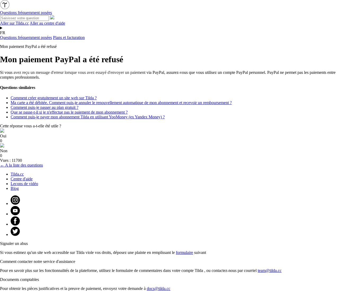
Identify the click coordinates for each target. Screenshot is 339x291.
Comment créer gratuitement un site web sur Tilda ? (54, 98)
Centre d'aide (22, 179)
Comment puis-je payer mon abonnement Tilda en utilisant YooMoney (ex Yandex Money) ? (88, 117)
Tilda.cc (17, 174)
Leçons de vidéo (24, 183)
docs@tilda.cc (158, 288)
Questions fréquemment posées (26, 37)
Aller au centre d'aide (47, 23)
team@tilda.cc (270, 270)
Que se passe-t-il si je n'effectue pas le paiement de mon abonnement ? (69, 112)
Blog (15, 188)
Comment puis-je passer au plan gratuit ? (44, 107)
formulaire (184, 252)
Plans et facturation (69, 37)
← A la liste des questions (21, 165)
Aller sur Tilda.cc (14, 23)
